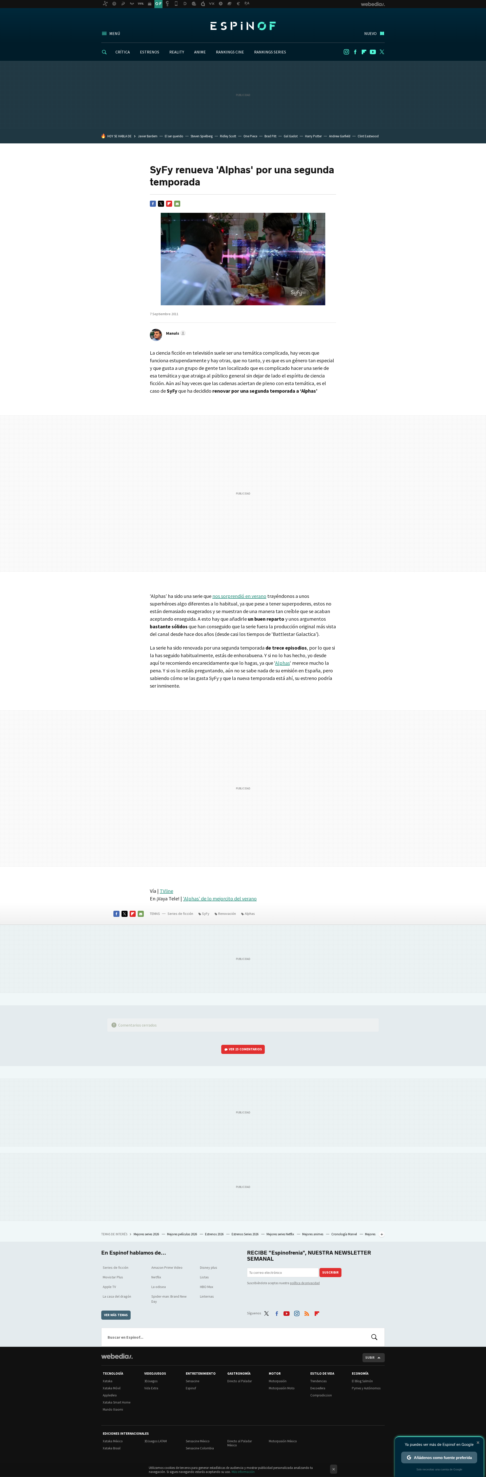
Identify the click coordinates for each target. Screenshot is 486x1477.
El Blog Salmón (362, 1381)
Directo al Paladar (239, 1381)
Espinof (243, 26)
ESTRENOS (149, 51)
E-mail (177, 204)
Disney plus (208, 1267)
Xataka (107, 1381)
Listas (204, 1277)
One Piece (250, 136)
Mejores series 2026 (147, 1234)
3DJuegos (150, 1381)
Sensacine (192, 1381)
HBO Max (206, 1286)
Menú (114, 33)
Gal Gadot (291, 136)
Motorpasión (278, 1381)
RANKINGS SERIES (270, 51)
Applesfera (110, 1395)
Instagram (346, 52)
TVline (166, 891)
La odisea (158, 1286)
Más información (243, 1472)
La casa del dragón (117, 1296)
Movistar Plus (113, 1277)
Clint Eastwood (368, 136)
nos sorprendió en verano (239, 596)
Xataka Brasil (111, 1448)
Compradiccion (321, 1395)
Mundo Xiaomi (113, 1409)
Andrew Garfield (339, 136)
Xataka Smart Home (116, 1402)
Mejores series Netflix (281, 1234)
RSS (307, 1312)
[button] (175, 333)
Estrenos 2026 (214, 1234)
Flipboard (364, 52)
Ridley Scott (228, 136)
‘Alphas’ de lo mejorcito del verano (220, 898)
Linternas (207, 1296)
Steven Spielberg (202, 136)
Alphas (282, 663)
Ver (245, 1049)
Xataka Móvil (111, 1388)
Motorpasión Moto (282, 1388)
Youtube (373, 52)
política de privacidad (305, 1283)
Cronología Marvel (344, 1234)
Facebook (355, 52)
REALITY (176, 51)
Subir (370, 1357)
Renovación (227, 913)
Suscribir (330, 1272)
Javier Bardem (147, 136)
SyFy (205, 913)
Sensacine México (198, 1441)
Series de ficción (180, 913)
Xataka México (113, 1441)
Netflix (156, 1277)
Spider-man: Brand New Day (169, 1299)
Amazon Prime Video (167, 1267)
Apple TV (109, 1286)
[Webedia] (117, 1356)
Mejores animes (313, 1234)
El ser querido (174, 136)
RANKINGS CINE (230, 51)
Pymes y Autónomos (366, 1388)
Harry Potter (313, 136)
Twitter (382, 52)
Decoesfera (317, 1388)
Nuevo (370, 33)
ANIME (200, 51)
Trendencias (318, 1381)
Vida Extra (151, 1388)
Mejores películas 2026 (182, 1234)
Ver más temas (116, 1315)
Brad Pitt (270, 136)
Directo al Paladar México (239, 1443)
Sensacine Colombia (200, 1448)
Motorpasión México (283, 1441)
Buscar (374, 1337)
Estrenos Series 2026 (245, 1234)
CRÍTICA (122, 51)
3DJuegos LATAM (155, 1441)
